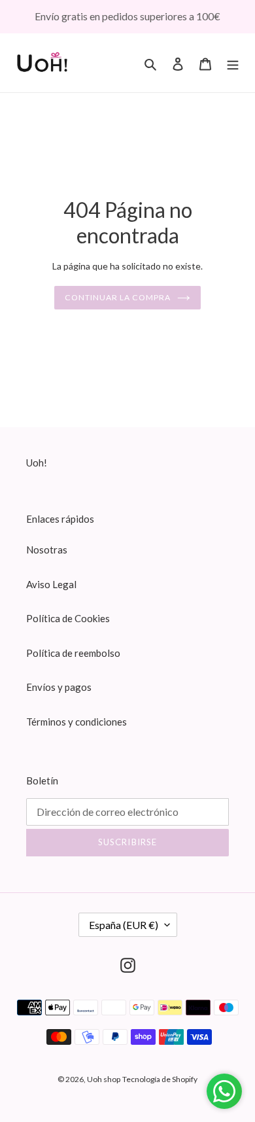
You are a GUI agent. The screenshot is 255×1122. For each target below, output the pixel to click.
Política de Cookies (68, 618)
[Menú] (232, 62)
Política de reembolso (73, 653)
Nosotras (46, 549)
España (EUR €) (123, 925)
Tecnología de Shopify (159, 1079)
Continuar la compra (117, 297)
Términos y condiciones (76, 722)
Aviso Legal (51, 584)
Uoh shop (103, 1079)
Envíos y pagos (59, 687)
